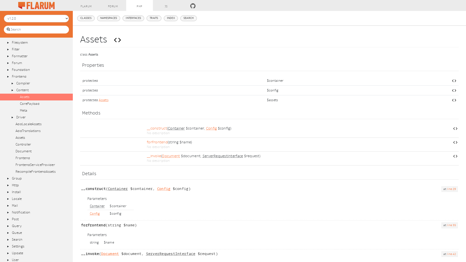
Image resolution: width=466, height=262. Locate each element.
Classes (86, 18)
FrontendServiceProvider (35, 165)
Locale (17, 199)
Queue (17, 233)
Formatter (20, 56)
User (15, 260)
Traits (154, 18)
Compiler (23, 83)
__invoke (154, 156)
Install (16, 192)
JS (166, 6)
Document (24, 151)
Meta (23, 110)
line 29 (451, 189)
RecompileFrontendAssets (36, 171)
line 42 (451, 254)
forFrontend (157, 142)
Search (17, 239)
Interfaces (133, 18)
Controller (23, 144)
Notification (21, 212)
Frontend (19, 76)
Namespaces (108, 18)
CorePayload (30, 104)
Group (17, 178)
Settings (18, 246)
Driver (21, 117)
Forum (113, 6)
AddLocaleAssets (29, 124)
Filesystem (20, 42)
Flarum (86, 6)
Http (15, 185)
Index (171, 18)
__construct (157, 128)
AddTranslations (28, 131)
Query (17, 226)
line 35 (451, 225)
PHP (139, 6)
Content (22, 90)
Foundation (21, 70)
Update (17, 253)
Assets (25, 97)
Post (15, 219)
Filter (16, 49)
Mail (15, 205)
